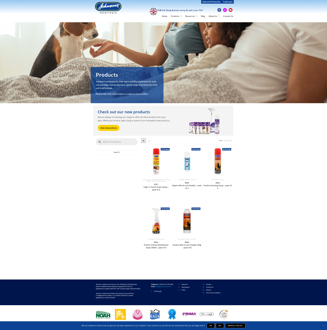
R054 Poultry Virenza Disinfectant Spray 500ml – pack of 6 (156, 245)
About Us (213, 16)
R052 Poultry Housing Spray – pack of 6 (218, 185)
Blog (203, 16)
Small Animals (156, 181)
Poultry (221, 179)
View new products (108, 128)
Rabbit (149, 181)
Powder (193, 179)
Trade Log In (227, 2)
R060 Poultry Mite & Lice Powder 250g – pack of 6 (187, 245)
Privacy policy (235, 326)
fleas (149, 179)
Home (164, 16)
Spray (164, 181)
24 (228, 140)
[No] (324, 325)
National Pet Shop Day (211, 2)
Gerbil (154, 179)
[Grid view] (143, 140)
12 (225, 140)
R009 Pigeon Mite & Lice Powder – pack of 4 (187, 185)
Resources (190, 16)
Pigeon (188, 179)
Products (175, 16)
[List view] (149, 140)
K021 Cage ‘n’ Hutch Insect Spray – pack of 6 (156, 187)
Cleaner (145, 179)
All (231, 140)
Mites (167, 179)
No (220, 326)
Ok (210, 326)
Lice (164, 179)
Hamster (159, 179)
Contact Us (228, 16)
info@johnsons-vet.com (163, 286)
